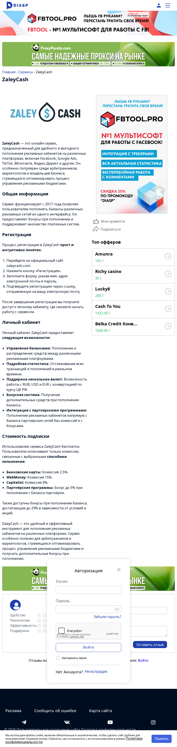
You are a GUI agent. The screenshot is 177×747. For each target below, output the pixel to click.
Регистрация (96, 671)
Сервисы (25, 72)
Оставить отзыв (150, 644)
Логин (62, 581)
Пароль (63, 600)
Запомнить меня (74, 658)
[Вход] (158, 5)
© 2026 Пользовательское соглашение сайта (42, 729)
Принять (161, 739)
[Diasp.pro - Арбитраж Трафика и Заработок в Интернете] (17, 5)
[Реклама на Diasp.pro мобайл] (88, 19)
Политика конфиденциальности (108, 729)
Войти (143, 660)
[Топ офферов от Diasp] (168, 257)
